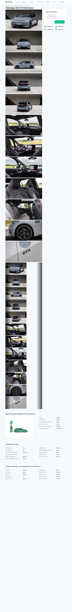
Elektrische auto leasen (9, 5)
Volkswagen (17, 5)
